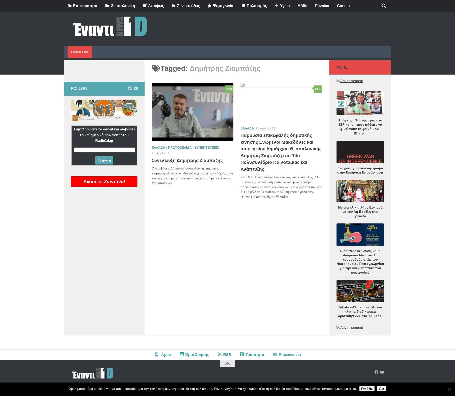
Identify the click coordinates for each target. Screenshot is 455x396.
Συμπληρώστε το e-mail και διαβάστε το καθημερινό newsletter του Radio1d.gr (104, 134)
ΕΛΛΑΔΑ (158, 147)
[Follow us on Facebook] (130, 88)
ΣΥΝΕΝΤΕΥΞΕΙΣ (207, 147)
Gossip (343, 6)
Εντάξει (367, 389)
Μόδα (302, 6)
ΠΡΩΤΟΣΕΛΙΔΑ (180, 147)
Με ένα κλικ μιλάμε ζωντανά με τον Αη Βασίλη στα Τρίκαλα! (360, 211)
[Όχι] (449, 389)
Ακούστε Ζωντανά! (104, 181)
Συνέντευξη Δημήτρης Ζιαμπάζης (187, 160)
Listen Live (80, 52)
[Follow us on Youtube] (135, 88)
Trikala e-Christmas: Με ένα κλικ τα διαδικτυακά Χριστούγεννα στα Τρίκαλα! (360, 311)
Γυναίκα (322, 6)
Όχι (381, 389)
